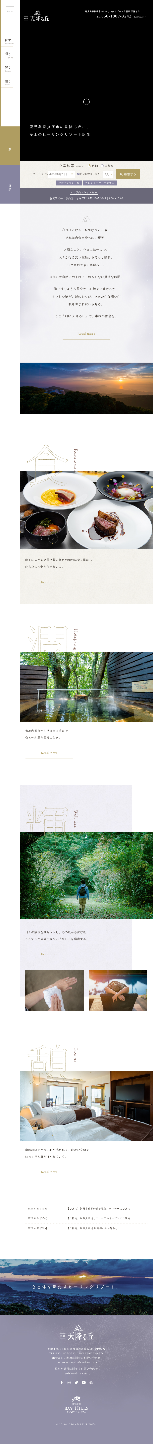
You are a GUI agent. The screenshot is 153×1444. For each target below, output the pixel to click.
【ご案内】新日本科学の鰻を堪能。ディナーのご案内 (98, 1208)
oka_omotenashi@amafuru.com (76, 1362)
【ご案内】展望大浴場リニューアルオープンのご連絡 (98, 1218)
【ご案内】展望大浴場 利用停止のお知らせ (92, 1228)
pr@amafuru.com (76, 1373)
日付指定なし (86, 174)
